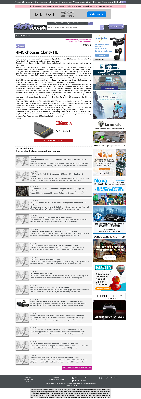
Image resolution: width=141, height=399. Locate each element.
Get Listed (98, 2)
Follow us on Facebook (81, 378)
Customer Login (28, 379)
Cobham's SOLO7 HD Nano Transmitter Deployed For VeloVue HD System (57, 189)
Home (19, 2)
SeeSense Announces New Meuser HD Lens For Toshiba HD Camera (54, 358)
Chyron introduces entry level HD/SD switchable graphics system (54, 246)
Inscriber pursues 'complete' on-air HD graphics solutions (51, 217)
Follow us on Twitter (81, 380)
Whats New (56, 377)
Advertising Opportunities (56, 379)
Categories (28, 381)
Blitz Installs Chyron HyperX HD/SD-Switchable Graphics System (53, 231)
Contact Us (107, 2)
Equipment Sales (67, 2)
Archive (85, 23)
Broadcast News (29, 2)
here (97, 6)
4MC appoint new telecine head (42, 274)
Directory (50, 23)
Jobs (90, 2)
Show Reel (55, 2)
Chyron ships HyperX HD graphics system (45, 260)
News (91, 23)
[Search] (102, 27)
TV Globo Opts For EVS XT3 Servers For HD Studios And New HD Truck (56, 330)
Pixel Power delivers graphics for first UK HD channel (49, 288)
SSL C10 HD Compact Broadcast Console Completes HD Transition (54, 344)
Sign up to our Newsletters (110, 378)
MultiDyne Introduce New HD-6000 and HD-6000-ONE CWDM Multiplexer (57, 316)
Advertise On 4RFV (42, 2)
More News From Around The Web (78, 368)
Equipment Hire (80, 2)
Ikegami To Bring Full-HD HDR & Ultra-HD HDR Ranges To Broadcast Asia (56, 302)
